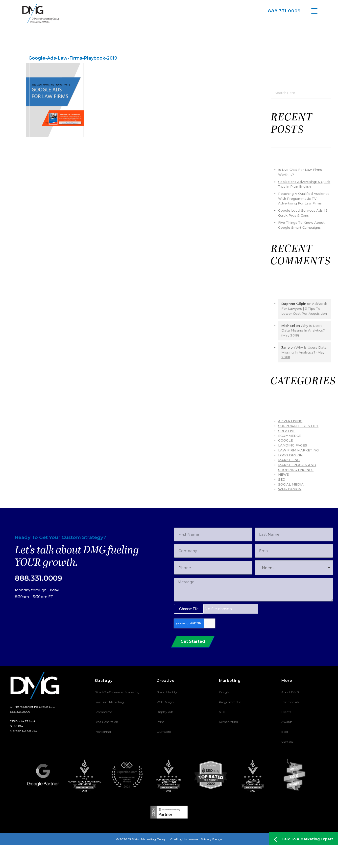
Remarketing (228, 722)
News (283, 474)
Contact (287, 741)
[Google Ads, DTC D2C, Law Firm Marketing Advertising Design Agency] (41, 13)
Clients (286, 712)
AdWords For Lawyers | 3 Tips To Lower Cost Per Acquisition (304, 308)
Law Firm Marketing (298, 450)
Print (160, 722)
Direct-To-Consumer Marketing (117, 692)
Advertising (290, 421)
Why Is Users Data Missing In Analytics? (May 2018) (303, 330)
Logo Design (290, 455)
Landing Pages (292, 445)
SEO (281, 479)
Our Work (164, 732)
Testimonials (290, 702)
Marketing (289, 460)
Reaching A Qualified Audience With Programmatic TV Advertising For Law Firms (304, 198)
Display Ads (165, 712)
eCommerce (289, 436)
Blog (284, 732)
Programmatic (230, 702)
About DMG (290, 692)
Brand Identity (167, 692)
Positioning (103, 732)
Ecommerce (103, 712)
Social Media (291, 484)
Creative (286, 431)
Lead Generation (106, 722)
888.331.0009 (284, 10)
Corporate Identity (298, 426)
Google (285, 440)
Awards (286, 722)
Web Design (289, 489)
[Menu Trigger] (314, 10)
